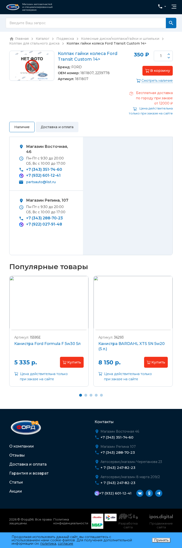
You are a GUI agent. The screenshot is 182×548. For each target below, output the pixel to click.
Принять (161, 540)
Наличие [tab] (22, 127)
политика (48, 543)
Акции (15, 491)
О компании (21, 446)
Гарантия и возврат (29, 473)
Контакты (104, 422)
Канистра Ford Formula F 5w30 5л (47, 343)
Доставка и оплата (28, 464)
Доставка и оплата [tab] (57, 127)
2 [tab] (85, 395)
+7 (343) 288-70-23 (44, 218)
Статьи (16, 482)
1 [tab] (80, 395)
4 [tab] (96, 395)
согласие (65, 543)
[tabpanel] (49, 335)
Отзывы (17, 455)
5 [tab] (101, 395)
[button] (157, 71)
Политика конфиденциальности (70, 521)
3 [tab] (91, 395)
